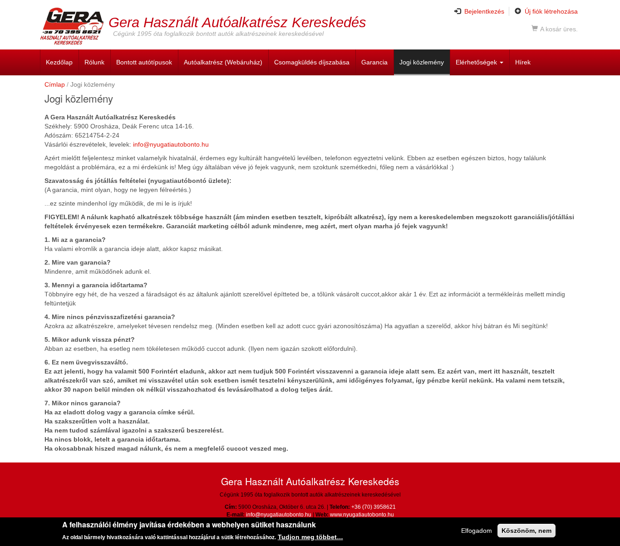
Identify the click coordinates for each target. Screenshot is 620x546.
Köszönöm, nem (526, 530)
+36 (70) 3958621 (373, 507)
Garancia (374, 62)
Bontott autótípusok (144, 62)
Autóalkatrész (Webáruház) (223, 62)
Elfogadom (476, 530)
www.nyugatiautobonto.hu (362, 515)
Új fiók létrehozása (551, 11)
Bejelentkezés (484, 11)
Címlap (54, 84)
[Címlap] (74, 26)
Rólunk (94, 62)
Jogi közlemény (421, 62)
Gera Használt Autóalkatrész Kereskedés (237, 22)
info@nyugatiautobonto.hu (171, 144)
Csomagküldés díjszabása (311, 62)
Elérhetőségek (477, 62)
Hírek (523, 62)
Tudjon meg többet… (310, 536)
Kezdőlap (59, 62)
